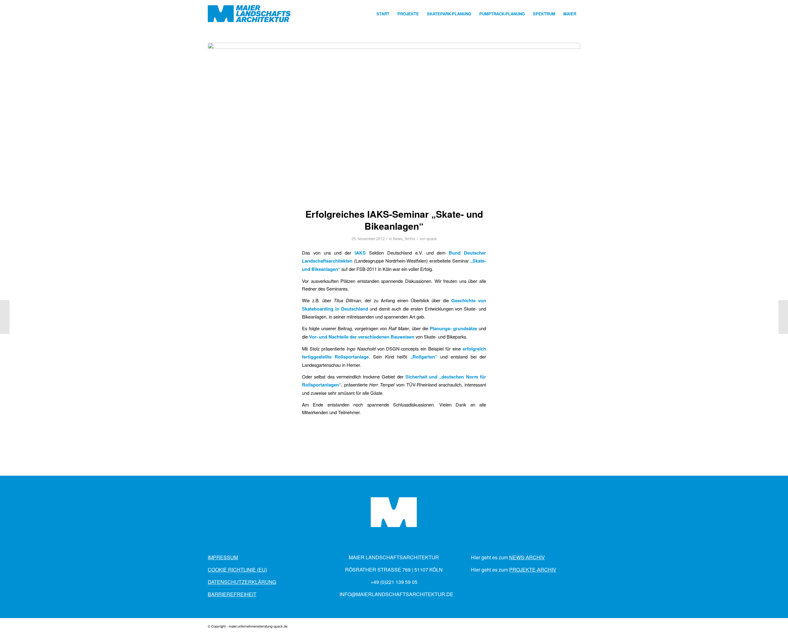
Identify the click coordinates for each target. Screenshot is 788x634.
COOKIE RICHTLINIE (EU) (237, 569)
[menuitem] (382, 13)
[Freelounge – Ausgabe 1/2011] (5, 317)
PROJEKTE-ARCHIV (532, 569)
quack (432, 238)
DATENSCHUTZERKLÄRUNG (242, 581)
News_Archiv (404, 238)
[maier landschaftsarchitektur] (249, 13)
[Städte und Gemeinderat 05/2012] (783, 317)
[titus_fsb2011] (394, 121)
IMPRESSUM (223, 557)
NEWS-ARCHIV (527, 557)
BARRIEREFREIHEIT (232, 594)
